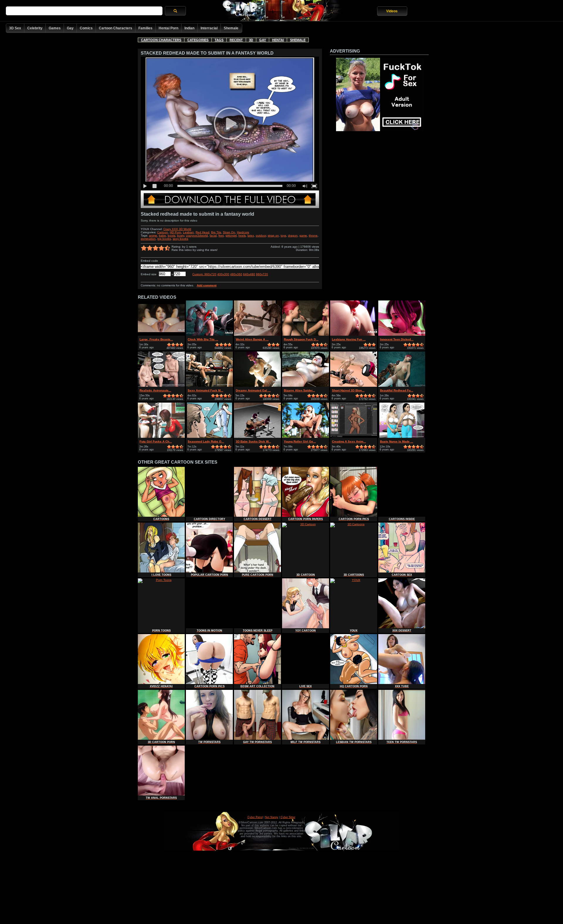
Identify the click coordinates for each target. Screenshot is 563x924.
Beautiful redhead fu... (396, 390)
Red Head (202, 232)
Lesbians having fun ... (349, 339)
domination (148, 238)
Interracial (209, 28)
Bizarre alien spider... (299, 390)
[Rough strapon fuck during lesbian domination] (305, 334)
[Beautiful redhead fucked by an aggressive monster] (401, 385)
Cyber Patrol (255, 817)
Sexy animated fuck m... (205, 390)
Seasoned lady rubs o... (206, 441)
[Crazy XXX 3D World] (230, 207)
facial (213, 235)
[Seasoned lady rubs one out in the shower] (209, 436)
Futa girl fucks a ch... (156, 441)
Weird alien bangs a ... (252, 339)
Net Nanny (271, 817)
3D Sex (15, 28)
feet (221, 235)
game (303, 235)
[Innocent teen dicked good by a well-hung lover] (401, 334)
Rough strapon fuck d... (301, 339)
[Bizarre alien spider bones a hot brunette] (305, 385)
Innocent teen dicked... (396, 339)
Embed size (149, 274)
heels (242, 235)
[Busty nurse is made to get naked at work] (401, 436)
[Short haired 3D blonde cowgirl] (353, 385)
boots (171, 235)
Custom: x (204, 274)
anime (153, 235)
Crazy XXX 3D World (177, 229)
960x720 (262, 274)
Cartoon (162, 232)
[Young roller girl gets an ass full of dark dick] (305, 436)
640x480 (249, 274)
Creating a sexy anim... (349, 441)
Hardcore (243, 232)
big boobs (164, 238)
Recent (236, 40)
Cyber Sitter (288, 817)
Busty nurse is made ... (396, 441)
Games (55, 28)
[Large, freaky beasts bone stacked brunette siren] (161, 334)
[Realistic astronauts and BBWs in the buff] (161, 385)
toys (283, 235)
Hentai (278, 40)
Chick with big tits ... (203, 339)
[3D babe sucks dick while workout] (257, 436)
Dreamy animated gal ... (253, 390)
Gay (70, 28)
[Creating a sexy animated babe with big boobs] (353, 436)
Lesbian (188, 232)
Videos (392, 11)
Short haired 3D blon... (348, 390)
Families (145, 28)
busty (180, 235)
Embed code (149, 260)
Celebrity (35, 28)
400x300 (223, 274)
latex (250, 235)
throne (313, 235)
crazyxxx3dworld (197, 235)
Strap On (229, 232)
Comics (86, 28)
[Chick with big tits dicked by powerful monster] (209, 334)
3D (251, 40)
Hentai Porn (168, 28)
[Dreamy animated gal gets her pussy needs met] (257, 385)
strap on (273, 235)
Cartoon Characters (115, 28)
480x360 (236, 274)
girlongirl (231, 235)
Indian (189, 28)
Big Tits (216, 232)
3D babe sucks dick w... (253, 441)
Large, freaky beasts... (156, 339)
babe (162, 235)
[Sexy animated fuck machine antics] (209, 385)
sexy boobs (180, 238)
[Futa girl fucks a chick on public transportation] (161, 436)
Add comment (206, 285)
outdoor (261, 235)
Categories (197, 40)
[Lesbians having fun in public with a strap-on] (353, 334)
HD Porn (175, 232)
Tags (219, 40)
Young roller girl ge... (300, 441)
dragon (293, 235)
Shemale (231, 28)
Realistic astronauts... (155, 390)
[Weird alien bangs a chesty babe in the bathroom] (257, 334)
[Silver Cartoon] (281, 11)
